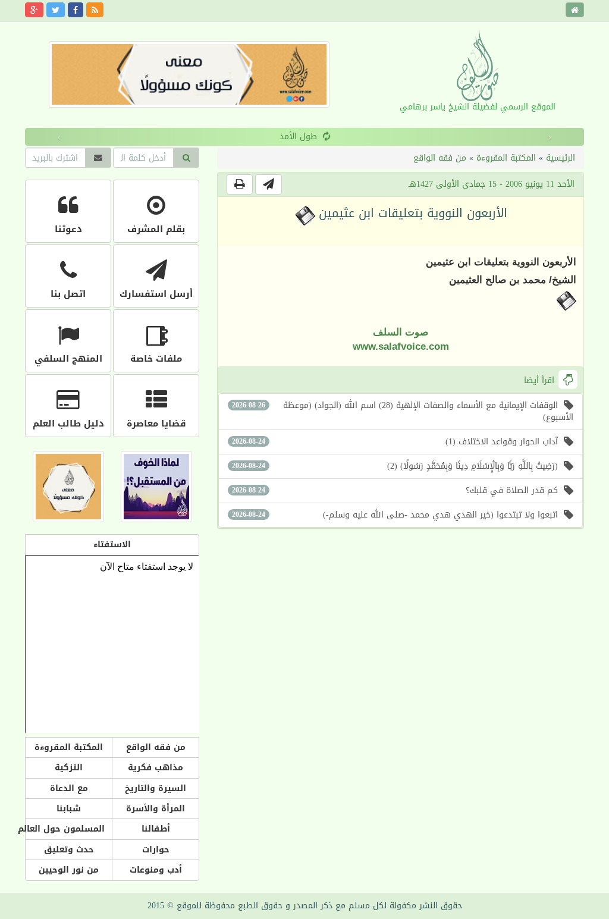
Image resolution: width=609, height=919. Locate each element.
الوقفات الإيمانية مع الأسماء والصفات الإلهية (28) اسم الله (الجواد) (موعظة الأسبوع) (402, 411)
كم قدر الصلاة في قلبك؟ (395, 490)
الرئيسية (560, 158)
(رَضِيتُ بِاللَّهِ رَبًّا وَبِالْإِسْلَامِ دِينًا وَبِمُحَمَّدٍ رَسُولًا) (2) (395, 466)
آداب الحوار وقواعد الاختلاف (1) (395, 442)
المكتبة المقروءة (506, 158)
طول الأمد (225, 136)
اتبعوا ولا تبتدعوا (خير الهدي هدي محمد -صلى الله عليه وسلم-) (395, 515)
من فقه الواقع (439, 158)
